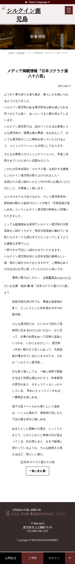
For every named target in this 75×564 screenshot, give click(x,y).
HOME (11, 53)
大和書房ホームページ (57, 277)
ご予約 (32, 558)
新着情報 (21, 53)
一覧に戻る (35, 471)
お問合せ (10, 558)
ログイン (54, 558)
